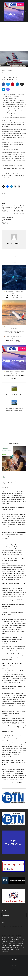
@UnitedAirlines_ (8, 175)
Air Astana (14, 926)
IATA (23, 939)
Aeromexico (5, 926)
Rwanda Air (5, 947)
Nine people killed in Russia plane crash (14, 394)
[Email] (22, 84)
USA (18, 949)
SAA (11, 947)
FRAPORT (19, 937)
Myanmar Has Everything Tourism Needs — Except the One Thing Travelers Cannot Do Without (13, 762)
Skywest (22, 947)
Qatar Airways (17, 945)
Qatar (10, 945)
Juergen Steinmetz (10, 291)
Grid (3, 939)
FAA (14, 935)
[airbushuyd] (14, 277)
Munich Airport (7, 943)
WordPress (5, 951)
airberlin (21, 926)
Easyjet (18, 933)
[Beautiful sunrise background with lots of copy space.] (14, 312)
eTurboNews (21, 477)
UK (9, 949)
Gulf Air (8, 939)
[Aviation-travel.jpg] (14, 357)
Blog (8, 931)
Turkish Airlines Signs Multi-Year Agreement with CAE (14, 341)
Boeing (13, 931)
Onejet (15, 943)
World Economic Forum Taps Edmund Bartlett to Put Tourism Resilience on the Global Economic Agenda (14, 534)
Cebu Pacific (5, 933)
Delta (12, 933)
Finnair (4, 937)
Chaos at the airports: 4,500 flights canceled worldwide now (7, 207)
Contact (14, 959)
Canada (19, 931)
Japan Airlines (12, 941)
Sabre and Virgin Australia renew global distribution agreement (14, 408)
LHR (23, 941)
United (13, 949)
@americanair (21, 168)
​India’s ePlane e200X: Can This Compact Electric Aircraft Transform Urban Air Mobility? (14, 377)
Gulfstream (16, 939)
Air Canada (11, 928)
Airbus (4, 928)
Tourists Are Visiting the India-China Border (14, 583)
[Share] (3, 84)
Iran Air (4, 941)
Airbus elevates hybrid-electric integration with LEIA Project (14, 296)
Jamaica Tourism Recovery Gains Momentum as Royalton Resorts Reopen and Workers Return (14, 482)
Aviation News (19, 336)
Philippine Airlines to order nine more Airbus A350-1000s (14, 331)
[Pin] (12, 84)
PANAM (21, 943)
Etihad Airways (6, 935)
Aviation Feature (18, 72)
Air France (19, 928)
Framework (11, 937)
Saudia (16, 947)
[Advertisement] (14, 36)
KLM (20, 941)
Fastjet (18, 935)
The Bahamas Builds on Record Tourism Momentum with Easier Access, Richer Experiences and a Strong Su (12, 639)
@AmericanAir (5, 152)
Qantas (4, 945)
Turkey (4, 949)
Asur (3, 931)
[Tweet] (8, 84)
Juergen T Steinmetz (8, 72)
